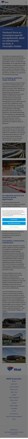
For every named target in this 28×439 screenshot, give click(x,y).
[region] (14, 218)
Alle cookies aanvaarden (14, 223)
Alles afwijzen (13, 219)
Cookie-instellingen (14, 227)
